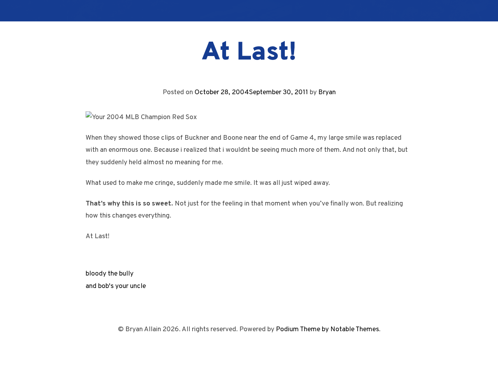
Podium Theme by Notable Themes (327, 329)
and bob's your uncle (116, 286)
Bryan (327, 92)
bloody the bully (109, 273)
